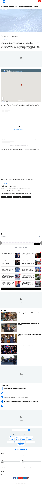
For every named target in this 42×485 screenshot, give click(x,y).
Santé (23, 460)
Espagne (30, 436)
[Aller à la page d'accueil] (4, 1)
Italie (23, 441)
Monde (6, 4)
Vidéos (2, 464)
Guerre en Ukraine (22, 436)
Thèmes (2, 453)
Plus (1, 474)
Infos (3, 4)
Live (39, 1)
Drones (23, 439)
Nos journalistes (4, 467)
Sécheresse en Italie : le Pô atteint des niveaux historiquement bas (12, 190)
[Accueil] (1, 4)
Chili (9, 4)
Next (2, 460)
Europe (2, 455)
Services (2, 471)
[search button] (29, 430)
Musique (30, 439)
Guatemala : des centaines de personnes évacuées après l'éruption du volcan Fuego (16, 193)
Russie (12, 439)
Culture (23, 462)
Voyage (2, 462)
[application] (21, 20)
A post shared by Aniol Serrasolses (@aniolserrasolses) (19, 145)
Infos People (21, 444)
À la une (3, 310)
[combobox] (21, 430)
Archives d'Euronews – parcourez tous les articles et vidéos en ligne (31, 468)
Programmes (24, 464)
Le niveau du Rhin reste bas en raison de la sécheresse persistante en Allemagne (15, 188)
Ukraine (17, 439)
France (17, 441)
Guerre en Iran (12, 436)
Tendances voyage (30, 441)
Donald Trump (10, 441)
